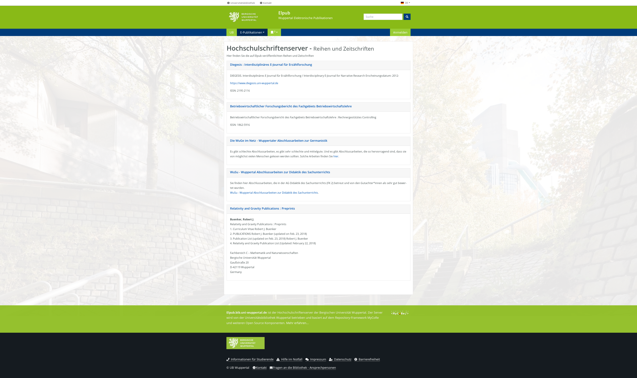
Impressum (318, 359)
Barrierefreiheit (369, 359)
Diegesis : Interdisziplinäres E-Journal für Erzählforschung (271, 65)
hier (335, 156)
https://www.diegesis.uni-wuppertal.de (254, 83)
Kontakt (261, 368)
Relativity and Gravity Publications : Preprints (262, 208)
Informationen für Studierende (252, 359)
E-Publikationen (251, 32)
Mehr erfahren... (297, 323)
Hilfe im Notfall (291, 359)
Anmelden (400, 32)
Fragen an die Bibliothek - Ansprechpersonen (304, 368)
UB (232, 32)
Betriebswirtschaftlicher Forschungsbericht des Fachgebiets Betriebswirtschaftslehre (291, 106)
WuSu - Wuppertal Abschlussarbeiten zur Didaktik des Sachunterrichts (280, 172)
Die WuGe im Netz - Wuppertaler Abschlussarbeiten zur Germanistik (278, 141)
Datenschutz (342, 359)
